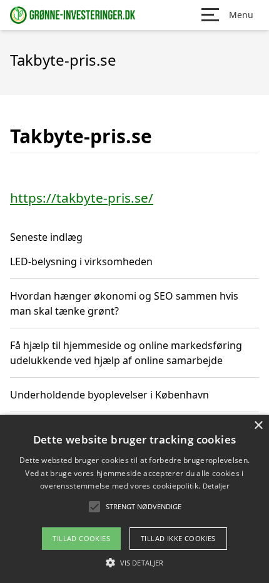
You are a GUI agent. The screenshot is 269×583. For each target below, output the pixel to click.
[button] (134, 562)
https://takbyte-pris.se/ (81, 197)
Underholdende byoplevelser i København (109, 395)
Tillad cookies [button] (81, 538)
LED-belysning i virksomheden (81, 261)
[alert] (134, 499)
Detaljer (216, 485)
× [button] (258, 425)
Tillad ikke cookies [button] (178, 538)
